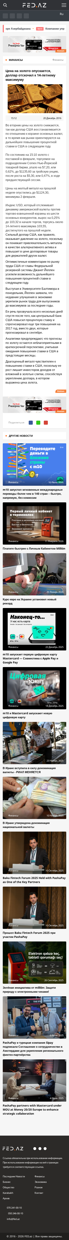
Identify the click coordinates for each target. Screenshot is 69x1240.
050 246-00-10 (15, 1213)
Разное (39, 1187)
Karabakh (8, 1192)
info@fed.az (13, 1219)
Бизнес (7, 1182)
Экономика (41, 1182)
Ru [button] (61, 14)
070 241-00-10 (14, 1207)
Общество (8, 1187)
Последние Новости (14, 1176)
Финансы (40, 1176)
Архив (6, 1198)
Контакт (39, 1192)
